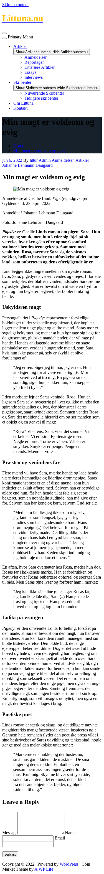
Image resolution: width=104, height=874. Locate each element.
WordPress (69, 864)
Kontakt (20, 108)
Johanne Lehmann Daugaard (27, 165)
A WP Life (43, 869)
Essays (30, 72)
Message (9, 832)
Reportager (34, 62)
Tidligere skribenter (41, 98)
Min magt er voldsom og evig (39, 150)
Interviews (33, 77)
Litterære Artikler (39, 67)
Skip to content (15, 4)
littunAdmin (40, 160)
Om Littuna (23, 103)
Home (18, 145)
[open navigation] (4, 33)
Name (70, 832)
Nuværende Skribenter (44, 93)
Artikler (20, 46)
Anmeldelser (35, 57)
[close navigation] (4, 38)
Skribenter (22, 82)
